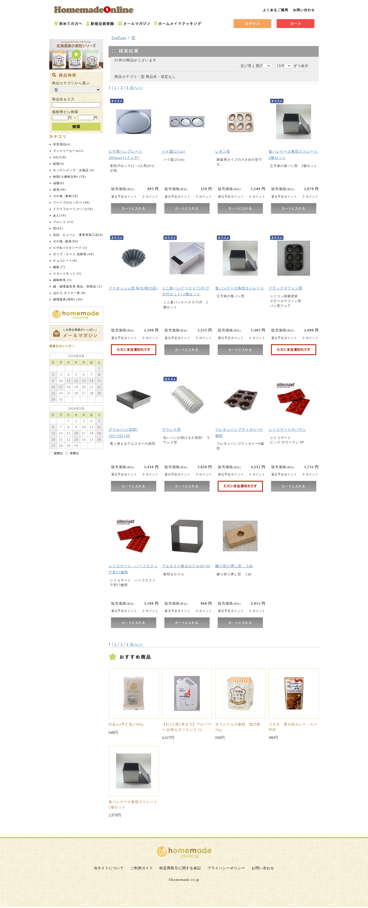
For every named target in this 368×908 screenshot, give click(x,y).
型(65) (58, 228)
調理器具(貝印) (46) (68, 299)
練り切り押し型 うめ (234, 566)
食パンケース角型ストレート (239, 288)
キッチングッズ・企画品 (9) (73, 170)
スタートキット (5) (67, 273)
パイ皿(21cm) (173, 151)
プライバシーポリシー (226, 868)
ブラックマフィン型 (286, 288)
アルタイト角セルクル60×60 (186, 566)
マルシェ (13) (63, 221)
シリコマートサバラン (287, 429)
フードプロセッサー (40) (71, 202)
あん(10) (59, 215)
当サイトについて (109, 868)
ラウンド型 (171, 429)
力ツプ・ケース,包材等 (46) (73, 254)
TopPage (118, 38)
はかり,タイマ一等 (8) (69, 293)
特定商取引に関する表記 (180, 868)
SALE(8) (59, 157)
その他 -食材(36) (65, 196)
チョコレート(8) (65, 260)
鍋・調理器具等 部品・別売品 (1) (77, 286)
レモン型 (222, 151)
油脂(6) (58, 183)
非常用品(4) (62, 144)
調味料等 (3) (62, 280)
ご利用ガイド (141, 868)
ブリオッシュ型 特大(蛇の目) (133, 288)
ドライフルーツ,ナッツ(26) (73, 209)
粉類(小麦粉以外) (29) (69, 176)
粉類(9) (58, 163)
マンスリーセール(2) (68, 150)
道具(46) (59, 189)
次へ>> (136, 88)
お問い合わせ (263, 868)
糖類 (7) (59, 267)
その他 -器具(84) (65, 241)
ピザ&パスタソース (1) (70, 247)
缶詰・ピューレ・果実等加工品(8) (78, 234)
